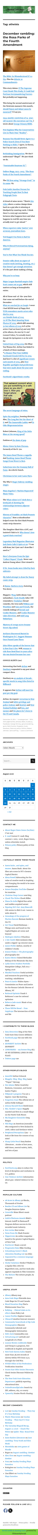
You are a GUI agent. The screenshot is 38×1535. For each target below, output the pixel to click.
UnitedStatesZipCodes (14, 1387)
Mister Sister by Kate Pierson (15, 446)
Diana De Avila (11, 901)
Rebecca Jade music (13, 1002)
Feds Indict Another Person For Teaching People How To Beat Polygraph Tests (16, 192)
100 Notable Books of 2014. (13, 317)
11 (14, 794)
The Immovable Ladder (18, 422)
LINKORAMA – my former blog (18, 1050)
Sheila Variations (12, 1263)
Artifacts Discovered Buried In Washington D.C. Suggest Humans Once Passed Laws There (17, 637)
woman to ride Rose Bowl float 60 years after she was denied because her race (17, 651)
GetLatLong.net (11, 1337)
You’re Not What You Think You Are (18, 255)
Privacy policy (10, 845)
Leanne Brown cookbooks (16, 1343)
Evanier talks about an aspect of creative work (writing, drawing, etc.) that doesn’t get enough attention (19, 264)
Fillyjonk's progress (13, 1094)
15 (33, 794)
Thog (13, 595)
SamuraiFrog (14, 730)
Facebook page (11, 1038)
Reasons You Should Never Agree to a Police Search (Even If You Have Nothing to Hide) (18, 142)
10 (10, 794)
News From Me (11, 1233)
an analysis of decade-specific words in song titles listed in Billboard (18, 681)
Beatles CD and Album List (16, 1206)
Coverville (9, 1212)
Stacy (7, 1461)
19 (19, 798)
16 (5, 798)
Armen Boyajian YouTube (15, 889)
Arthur (24, 666)
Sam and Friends (22, 607)
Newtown (6, 728)
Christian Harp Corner (14, 895)
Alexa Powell (10, 877)
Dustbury (7, 669)
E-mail (8, 836)
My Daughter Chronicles (15, 1118)
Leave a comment (26, 730)
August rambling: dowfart (24, 1452)
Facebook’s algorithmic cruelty (16, 377)
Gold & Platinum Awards (15, 1218)
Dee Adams (9, 1085)
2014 (31, 719)
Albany (8, 1295)
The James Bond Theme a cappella (17, 455)
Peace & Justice (11, 981)
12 (19, 794)
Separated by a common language (19, 1257)
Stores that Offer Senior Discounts (19, 1370)
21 (28, 798)
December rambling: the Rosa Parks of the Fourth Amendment (19, 39)
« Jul (9, 812)
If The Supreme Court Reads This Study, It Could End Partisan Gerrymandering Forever (18, 91)
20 (23, 798)
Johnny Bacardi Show (14, 1106)
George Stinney (15, 724)
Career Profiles (11, 1316)
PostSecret (9, 1245)
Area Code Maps (11, 1298)
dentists (23, 705)
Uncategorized (23, 719)
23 (5, 803)
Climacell (9, 1319)
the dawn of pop (19, 440)
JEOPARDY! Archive (13, 1044)
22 (33, 798)
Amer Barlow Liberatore (15, 1438)
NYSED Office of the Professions (18, 1364)
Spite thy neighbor (11, 416)
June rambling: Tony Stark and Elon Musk (18, 1441)
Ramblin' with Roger (10, 1523)
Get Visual (9, 925)
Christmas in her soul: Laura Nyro (17, 476)
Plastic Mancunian (12, 1417)
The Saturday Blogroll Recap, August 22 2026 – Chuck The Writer (17, 1429)
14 (28, 794)
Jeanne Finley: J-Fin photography (19, 952)
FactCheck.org (11, 1168)
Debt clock (9, 1334)
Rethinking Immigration (13, 154)
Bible (23, 722)
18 (14, 798)
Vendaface (18, 601)
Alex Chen (9, 1455)
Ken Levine (9, 1230)
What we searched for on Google (15, 305)
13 (23, 794)
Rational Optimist (12, 993)
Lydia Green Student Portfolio (17, 964)
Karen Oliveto (11, 958)
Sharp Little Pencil (12, 1141)
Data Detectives (11, 1032)
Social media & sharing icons (14, 1530)
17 (10, 798)
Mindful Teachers (12, 973)
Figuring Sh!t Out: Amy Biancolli (18, 907)
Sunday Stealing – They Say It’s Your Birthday (17, 1420)
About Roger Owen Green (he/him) (19, 830)
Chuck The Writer (12, 898)
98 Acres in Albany (13, 1200)
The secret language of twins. (15, 410)
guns (4, 726)
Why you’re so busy (11, 276)
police (19, 728)
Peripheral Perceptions (14, 1133)
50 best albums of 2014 (12, 326)
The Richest (10, 1275)
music (26, 726)
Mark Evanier (11, 726)
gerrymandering (27, 724)
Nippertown (10, 1236)
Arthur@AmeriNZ (9, 722)
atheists (18, 722)
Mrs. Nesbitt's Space (13, 1109)
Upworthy (9, 1393)
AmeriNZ (9, 1076)
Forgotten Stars (11, 1100)
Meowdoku (9, 1447)
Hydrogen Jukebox (13, 937)
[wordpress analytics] (19, 1493)
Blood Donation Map (13, 1304)
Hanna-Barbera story (14, 586)
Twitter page (10, 1058)
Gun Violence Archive (14, 1177)
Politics (23, 728)
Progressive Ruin (12, 1248)
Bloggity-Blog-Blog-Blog (16, 1079)
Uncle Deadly (19, 598)
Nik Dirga (9, 1124)
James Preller (10, 946)
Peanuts (13, 728)
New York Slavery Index (15, 1352)
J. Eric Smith (10, 940)
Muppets (20, 726)
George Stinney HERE (23, 124)
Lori (6, 1411)
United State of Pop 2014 (13, 344)
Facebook (6, 724)
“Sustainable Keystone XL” (14, 165)
